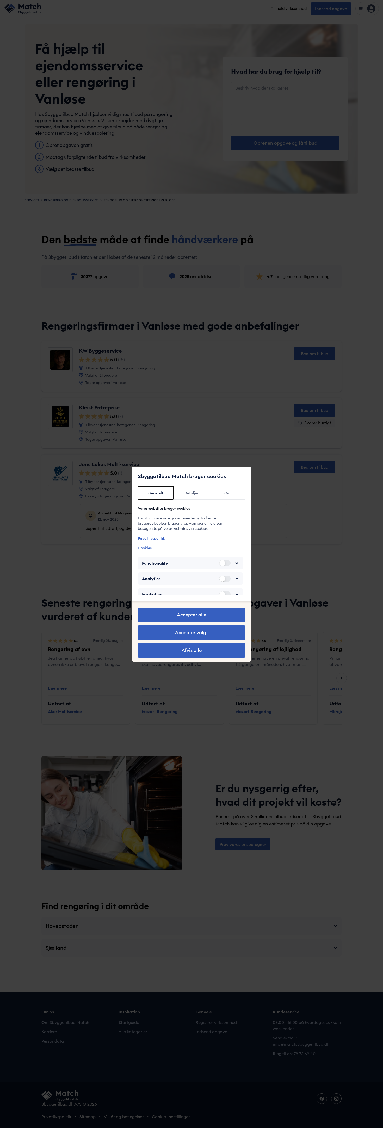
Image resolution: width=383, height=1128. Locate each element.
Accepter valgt (191, 632)
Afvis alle (192, 650)
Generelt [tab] (155, 493)
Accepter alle (191, 615)
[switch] (225, 563)
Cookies (145, 548)
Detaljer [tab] (191, 493)
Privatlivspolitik (151, 538)
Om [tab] (227, 493)
